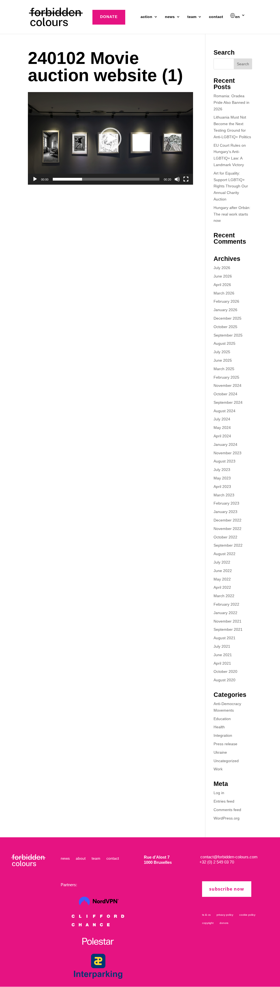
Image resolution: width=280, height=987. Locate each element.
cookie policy (247, 914)
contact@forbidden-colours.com (228, 857)
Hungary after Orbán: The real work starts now (232, 214)
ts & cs (206, 914)
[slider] (106, 179)
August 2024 (224, 411)
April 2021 (222, 663)
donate (109, 16)
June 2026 (223, 276)
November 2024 (227, 385)
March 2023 (224, 495)
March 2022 (224, 596)
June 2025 (223, 360)
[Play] (35, 179)
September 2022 (228, 545)
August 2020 (224, 680)
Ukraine (220, 752)
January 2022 (225, 613)
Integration (223, 735)
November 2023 (227, 453)
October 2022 (225, 537)
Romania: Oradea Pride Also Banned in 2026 (231, 102)
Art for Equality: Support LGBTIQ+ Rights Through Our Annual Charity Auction (231, 186)
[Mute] (177, 179)
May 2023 (222, 478)
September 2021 (228, 629)
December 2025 (227, 318)
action (146, 17)
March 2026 (224, 293)
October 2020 (225, 671)
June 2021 (223, 655)
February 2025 (226, 377)
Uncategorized (226, 761)
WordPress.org (227, 818)
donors (224, 922)
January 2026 (225, 310)
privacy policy (225, 914)
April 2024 (222, 436)
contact (216, 17)
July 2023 (222, 469)
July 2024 (222, 419)
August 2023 (224, 461)
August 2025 (224, 343)
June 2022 (223, 570)
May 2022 (222, 579)
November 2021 (227, 621)
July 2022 (222, 562)
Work (218, 769)
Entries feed (224, 801)
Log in (219, 793)
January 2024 (225, 444)
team (191, 17)
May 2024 (222, 427)
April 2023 (222, 486)
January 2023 (225, 511)
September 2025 (228, 335)
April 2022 (222, 587)
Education (222, 719)
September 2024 (228, 402)
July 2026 (222, 268)
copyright (208, 922)
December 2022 (227, 520)
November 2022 (227, 528)
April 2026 (222, 284)
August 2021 (224, 638)
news (170, 17)
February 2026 (226, 301)
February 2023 (226, 503)
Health (219, 727)
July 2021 (222, 646)
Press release (225, 744)
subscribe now (226, 889)
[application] (110, 138)
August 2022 (224, 554)
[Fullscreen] (186, 179)
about (81, 858)
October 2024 (225, 394)
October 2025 (225, 327)
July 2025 (222, 352)
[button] (110, 138)
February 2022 (226, 604)
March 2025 (224, 369)
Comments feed (227, 810)
